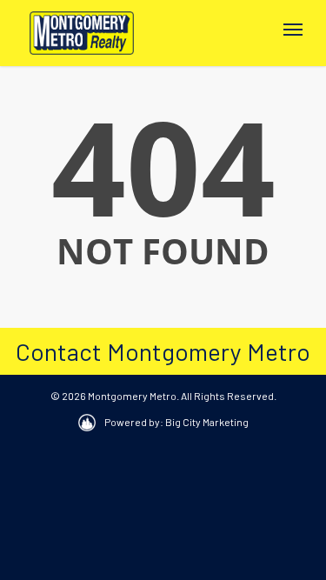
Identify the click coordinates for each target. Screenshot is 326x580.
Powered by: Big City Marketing (176, 422)
